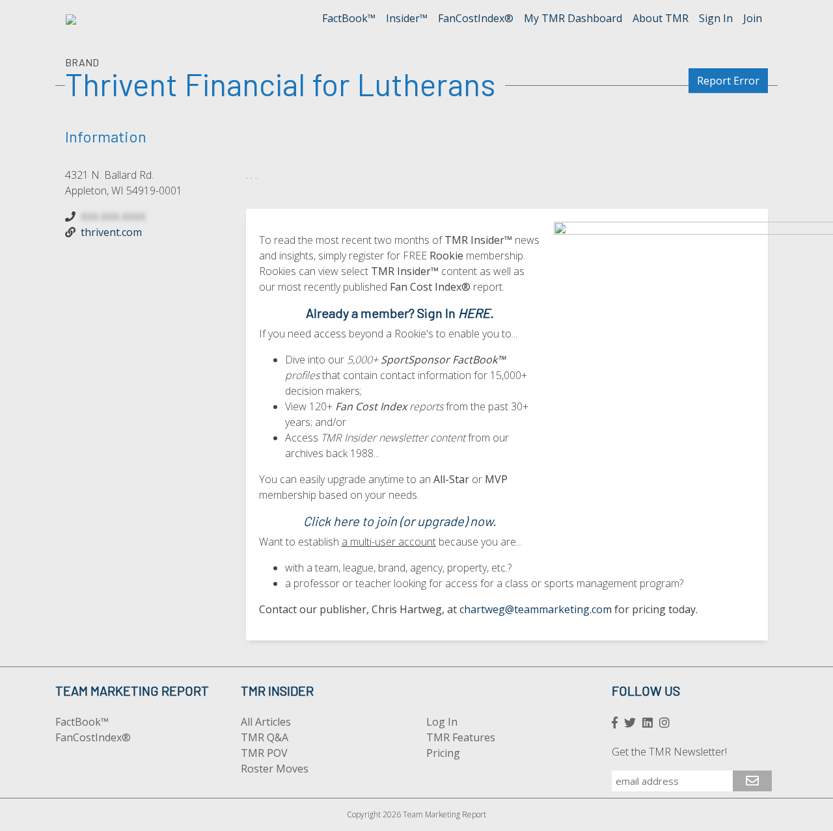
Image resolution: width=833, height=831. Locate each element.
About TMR (661, 18)
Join (752, 18)
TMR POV (264, 753)
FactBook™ (349, 18)
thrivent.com (111, 232)
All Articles (266, 722)
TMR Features (460, 737)
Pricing (443, 753)
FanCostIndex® (475, 18)
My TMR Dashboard (573, 18)
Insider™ (407, 18)
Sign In (716, 18)
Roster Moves (274, 768)
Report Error (728, 80)
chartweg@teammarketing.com (535, 609)
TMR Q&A (264, 737)
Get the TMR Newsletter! (669, 752)
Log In (441, 722)
